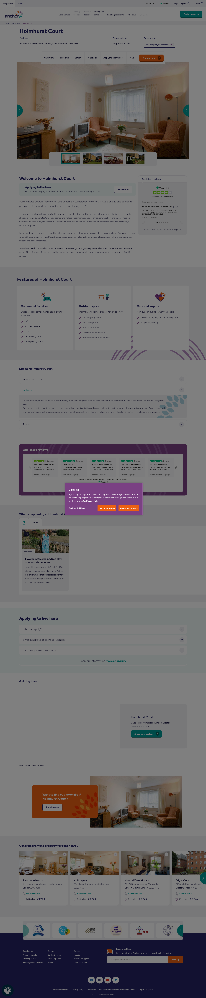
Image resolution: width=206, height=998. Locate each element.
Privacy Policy (93, 500)
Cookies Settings (77, 508)
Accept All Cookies (129, 508)
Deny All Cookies (107, 508)
